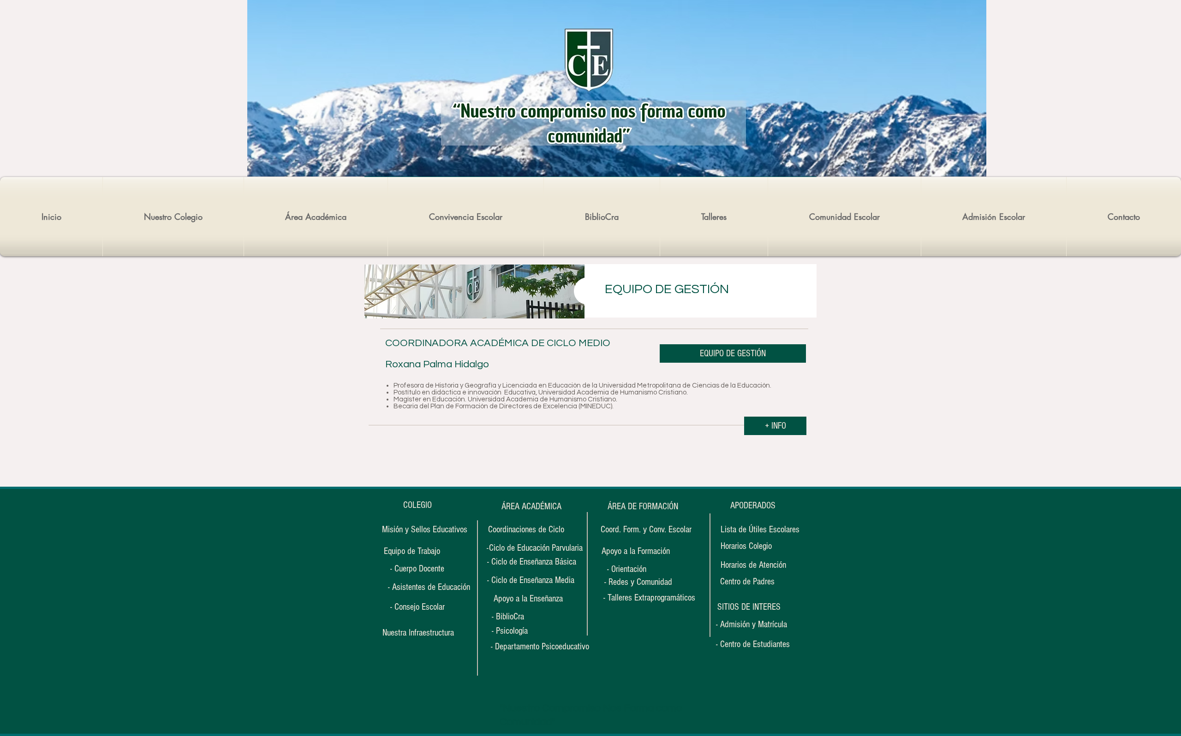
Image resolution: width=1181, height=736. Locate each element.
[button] (748, 607)
